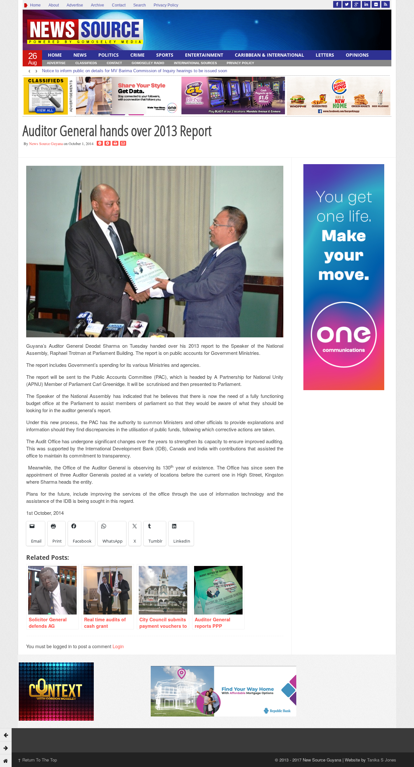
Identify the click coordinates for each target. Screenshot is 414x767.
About (54, 5)
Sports (164, 55)
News (80, 55)
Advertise (75, 5)
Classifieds (86, 63)
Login (118, 646)
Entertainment (204, 55)
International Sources (195, 63)
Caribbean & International (269, 55)
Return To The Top (37, 760)
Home (34, 5)
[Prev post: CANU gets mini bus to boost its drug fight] (6, 734)
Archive (97, 5)
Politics (108, 55)
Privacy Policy (166, 5)
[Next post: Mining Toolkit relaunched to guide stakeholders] (6, 747)
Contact (118, 5)
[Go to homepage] (6, 760)
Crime (137, 55)
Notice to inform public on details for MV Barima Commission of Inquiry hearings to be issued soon (134, 70)
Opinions (357, 55)
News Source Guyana (46, 143)
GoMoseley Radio (148, 63)
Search (139, 5)
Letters (325, 55)
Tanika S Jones (381, 760)
